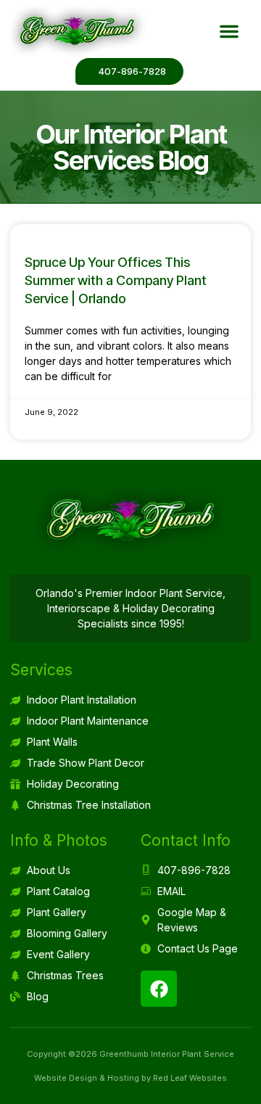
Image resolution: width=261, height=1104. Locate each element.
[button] (229, 31)
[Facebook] (159, 989)
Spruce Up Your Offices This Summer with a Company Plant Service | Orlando (116, 280)
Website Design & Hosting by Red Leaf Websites (130, 1078)
